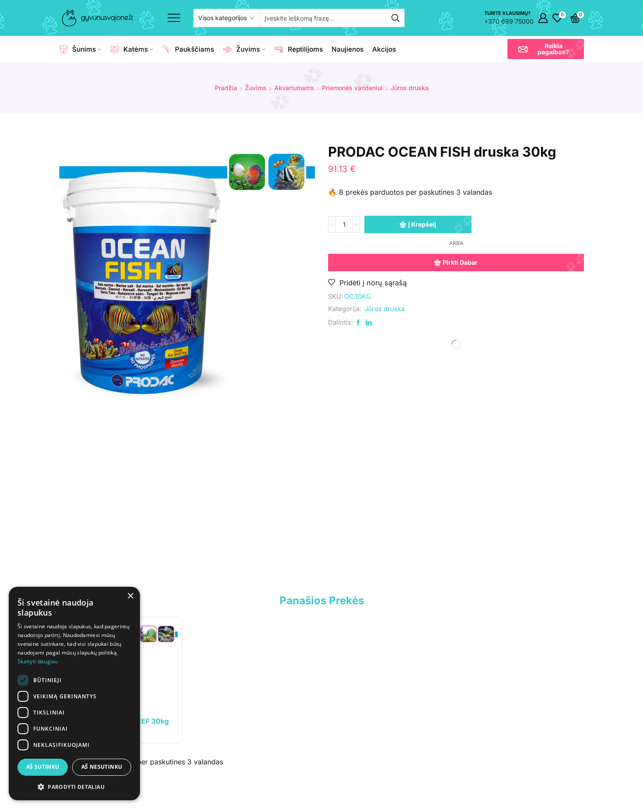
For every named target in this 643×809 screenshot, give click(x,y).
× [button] (130, 596)
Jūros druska (410, 87)
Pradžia (226, 87)
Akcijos (384, 49)
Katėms (135, 49)
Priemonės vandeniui (352, 87)
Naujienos (347, 49)
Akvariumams (294, 87)
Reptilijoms (305, 49)
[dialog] (74, 693)
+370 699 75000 (509, 21)
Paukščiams (194, 49)
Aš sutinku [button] (42, 766)
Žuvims (248, 49)
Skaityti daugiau (37, 661)
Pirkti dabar (460, 262)
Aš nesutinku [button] (101, 766)
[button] (545, 49)
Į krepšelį (422, 224)
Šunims (84, 49)
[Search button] (395, 18)
